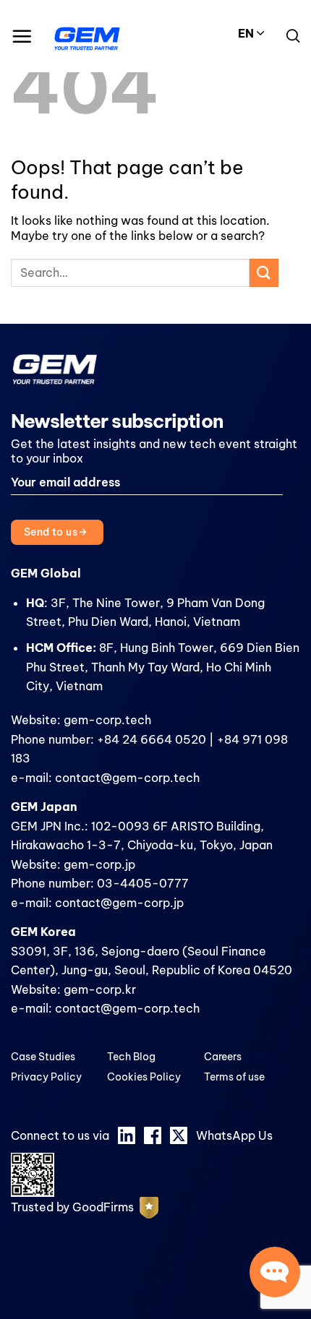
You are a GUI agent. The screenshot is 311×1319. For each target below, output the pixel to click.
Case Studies (43, 1056)
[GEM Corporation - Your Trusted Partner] (87, 36)
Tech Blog (131, 1056)
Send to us (52, 531)
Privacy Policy (46, 1076)
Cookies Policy (144, 1076)
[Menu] (22, 36)
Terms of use (234, 1076)
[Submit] (264, 273)
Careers (223, 1056)
